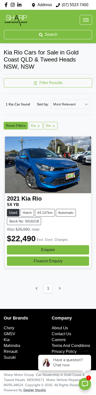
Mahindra (12, 346)
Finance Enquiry (48, 261)
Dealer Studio (34, 390)
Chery (9, 328)
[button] (86, 20)
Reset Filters (16, 125)
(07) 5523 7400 (75, 5)
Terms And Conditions (71, 346)
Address (44, 5)
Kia (7, 340)
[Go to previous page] (37, 288)
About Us (60, 328)
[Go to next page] (59, 288)
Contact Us (61, 334)
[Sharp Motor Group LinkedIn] (20, 4)
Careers (59, 340)
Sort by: (43, 104)
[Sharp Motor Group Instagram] (13, 4)
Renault (10, 351)
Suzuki (10, 357)
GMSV (9, 334)
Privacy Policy (64, 351)
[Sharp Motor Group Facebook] (7, 4)
